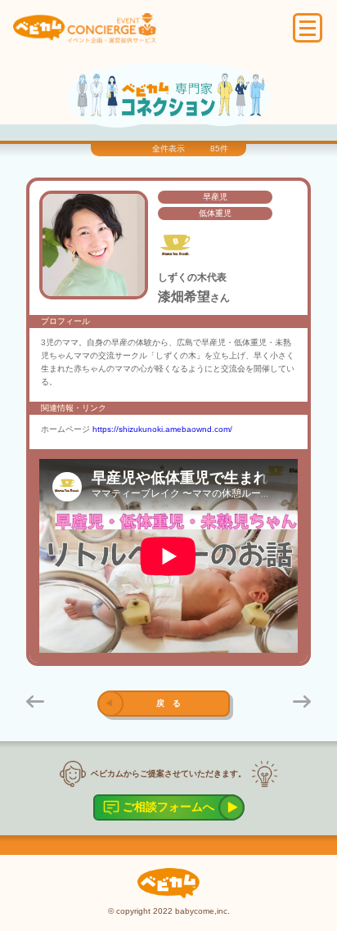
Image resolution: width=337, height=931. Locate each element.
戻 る (168, 703)
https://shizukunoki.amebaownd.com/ (162, 429)
